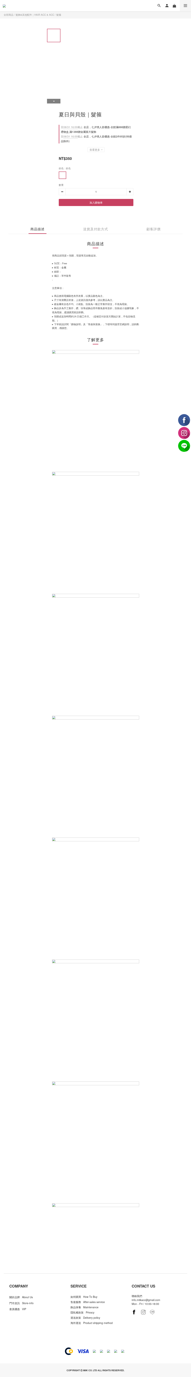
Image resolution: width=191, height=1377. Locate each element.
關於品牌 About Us (21, 1297)
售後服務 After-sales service (88, 1302)
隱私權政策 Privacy (82, 1312)
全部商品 (8, 14)
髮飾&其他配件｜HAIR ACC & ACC (35, 14)
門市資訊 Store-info (21, 1303)
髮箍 (58, 14)
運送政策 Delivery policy (85, 1317)
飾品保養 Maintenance (84, 1307)
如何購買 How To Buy (84, 1297)
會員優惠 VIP (17, 1309)
